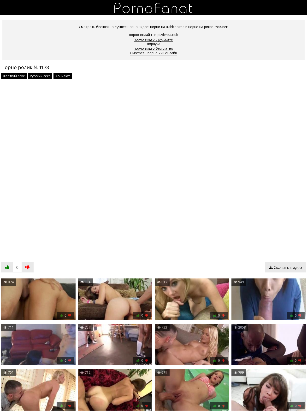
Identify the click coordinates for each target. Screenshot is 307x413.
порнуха (153, 43)
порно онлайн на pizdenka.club (153, 34)
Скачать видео (287, 267)
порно (155, 26)
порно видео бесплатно (153, 48)
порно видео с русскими (153, 39)
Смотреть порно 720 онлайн (153, 53)
